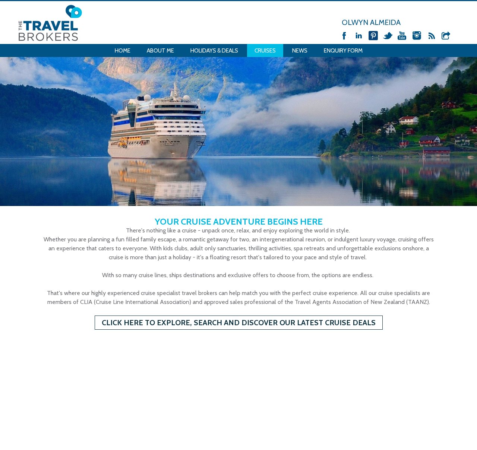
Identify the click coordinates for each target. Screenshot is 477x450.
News (299, 50)
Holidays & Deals (214, 50)
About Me (160, 50)
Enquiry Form (343, 50)
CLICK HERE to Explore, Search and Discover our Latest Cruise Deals (239, 322)
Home (122, 50)
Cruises (265, 50)
